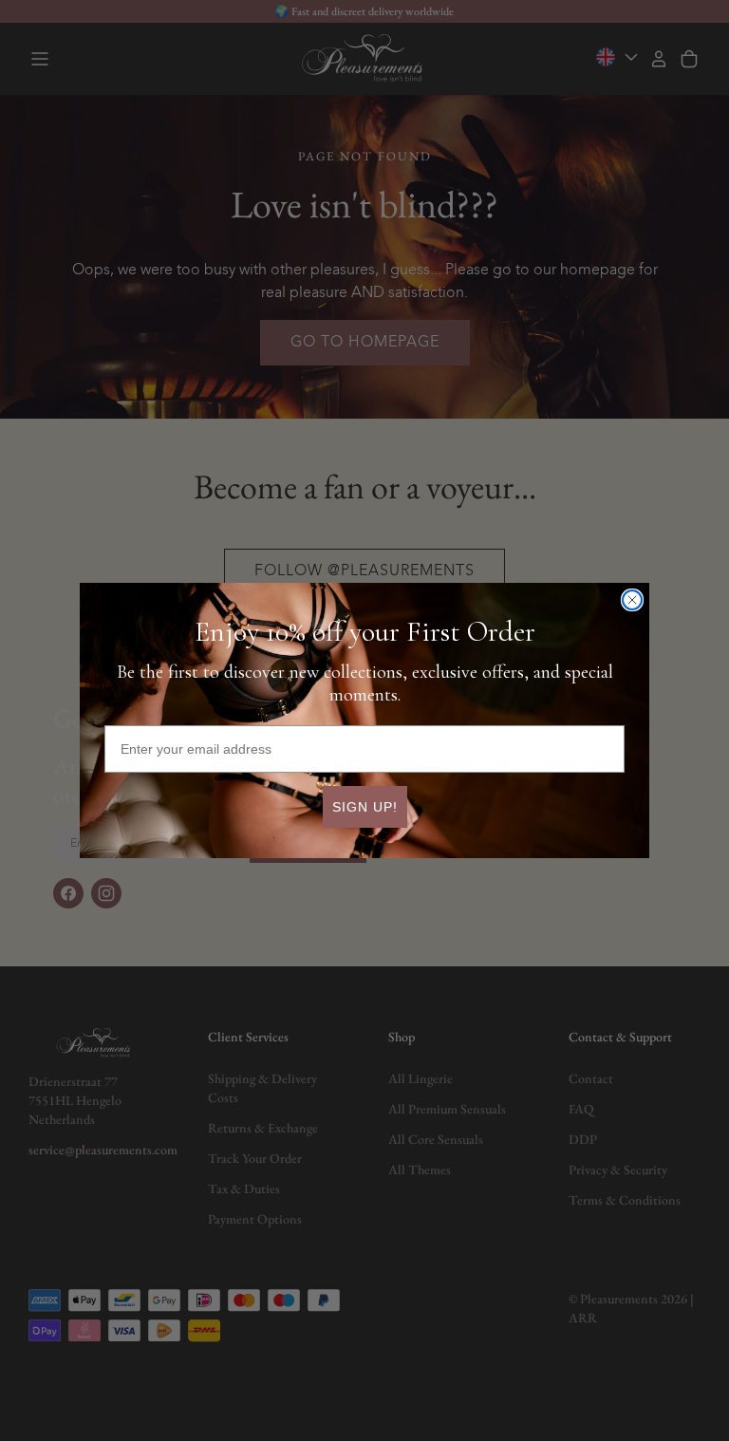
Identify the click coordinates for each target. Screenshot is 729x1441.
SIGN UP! (365, 806)
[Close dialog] (632, 599)
